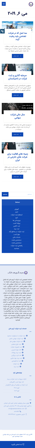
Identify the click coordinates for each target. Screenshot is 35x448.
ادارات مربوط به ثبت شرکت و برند (16, 379)
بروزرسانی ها (17, 220)
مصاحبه (16, 248)
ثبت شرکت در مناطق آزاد (16, 232)
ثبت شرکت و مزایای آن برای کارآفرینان (17, 385)
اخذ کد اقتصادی (16, 361)
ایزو (16, 218)
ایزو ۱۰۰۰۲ (16, 391)
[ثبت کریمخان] (31, 4)
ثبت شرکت (16, 364)
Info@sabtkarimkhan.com (16, 409)
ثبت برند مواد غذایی (16, 358)
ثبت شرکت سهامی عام (16, 341)
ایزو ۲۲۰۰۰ (16, 388)
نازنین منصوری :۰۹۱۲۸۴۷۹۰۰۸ (16, 414)
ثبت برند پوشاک (16, 353)
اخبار (16, 212)
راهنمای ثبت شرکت (16, 246)
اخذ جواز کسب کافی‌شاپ (17, 382)
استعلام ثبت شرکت (16, 215)
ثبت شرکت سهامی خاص (16, 338)
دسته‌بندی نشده (16, 240)
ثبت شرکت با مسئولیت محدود (16, 336)
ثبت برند (16, 229)
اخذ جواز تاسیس (16, 350)
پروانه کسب (16, 223)
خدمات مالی (16, 237)
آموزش (17, 209)
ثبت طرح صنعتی (16, 344)
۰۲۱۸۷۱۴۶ (16, 411)
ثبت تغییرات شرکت (16, 347)
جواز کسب (16, 234)
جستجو (5, 194)
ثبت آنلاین (16, 226)
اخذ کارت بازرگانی (16, 355)
